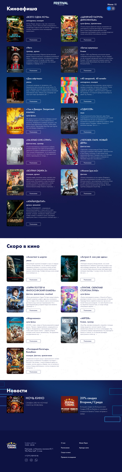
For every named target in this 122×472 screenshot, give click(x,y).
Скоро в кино (66, 452)
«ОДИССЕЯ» (86, 109)
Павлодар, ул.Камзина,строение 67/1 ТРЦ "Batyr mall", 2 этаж (39, 450)
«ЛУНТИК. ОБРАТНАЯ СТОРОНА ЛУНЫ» (91, 289)
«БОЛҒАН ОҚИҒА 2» (36, 170)
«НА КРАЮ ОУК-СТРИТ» (38, 140)
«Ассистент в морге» (36, 256)
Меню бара (83, 443)
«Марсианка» (33, 318)
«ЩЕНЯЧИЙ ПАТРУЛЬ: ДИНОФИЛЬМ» (91, 18)
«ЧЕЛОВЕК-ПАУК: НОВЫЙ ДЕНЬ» (93, 141)
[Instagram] (26, 461)
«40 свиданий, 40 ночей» (93, 78)
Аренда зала (84, 448)
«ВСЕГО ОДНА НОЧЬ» (37, 17)
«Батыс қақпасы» (89, 47)
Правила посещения (68, 457)
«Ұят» (29, 47)
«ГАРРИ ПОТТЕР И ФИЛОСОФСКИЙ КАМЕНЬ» (41, 289)
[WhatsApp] (36, 461)
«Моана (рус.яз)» (89, 170)
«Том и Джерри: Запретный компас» (40, 111)
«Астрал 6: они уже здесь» (94, 256)
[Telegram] (31, 461)
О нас (63, 443)
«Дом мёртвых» (34, 78)
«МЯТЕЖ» (85, 318)
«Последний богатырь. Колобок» (37, 350)
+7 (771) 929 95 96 (31, 456)
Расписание (65, 448)
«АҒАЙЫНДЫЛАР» (35, 201)
